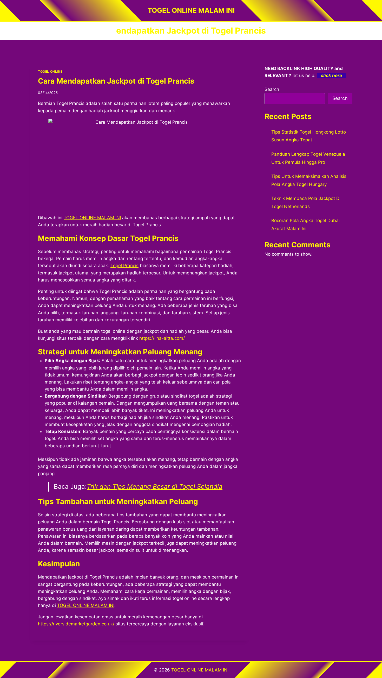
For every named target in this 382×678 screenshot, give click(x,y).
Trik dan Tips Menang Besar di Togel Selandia (154, 486)
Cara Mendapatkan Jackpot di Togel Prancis (116, 81)
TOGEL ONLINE (50, 71)
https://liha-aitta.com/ (162, 338)
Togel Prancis (124, 265)
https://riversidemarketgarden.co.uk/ (76, 623)
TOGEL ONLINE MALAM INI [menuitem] (92, 217)
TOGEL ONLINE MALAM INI (85, 605)
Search (272, 89)
